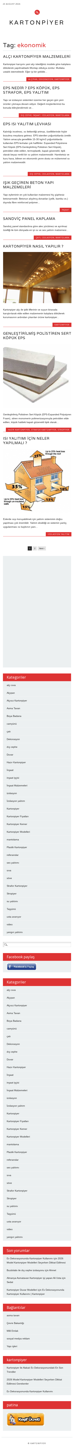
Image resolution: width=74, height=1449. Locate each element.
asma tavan (13, 1315)
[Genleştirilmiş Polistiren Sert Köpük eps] (37, 407)
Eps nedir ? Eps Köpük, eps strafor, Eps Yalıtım (31, 90)
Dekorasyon (46, 79)
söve (9, 878)
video (10, 924)
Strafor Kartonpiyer (43, 429)
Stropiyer (63, 429)
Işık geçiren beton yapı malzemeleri (28, 184)
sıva (9, 870)
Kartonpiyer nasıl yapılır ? (33, 246)
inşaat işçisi (13, 777)
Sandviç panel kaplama (29, 218)
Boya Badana (14, 716)
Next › (41, 548)
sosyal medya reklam (18, 1338)
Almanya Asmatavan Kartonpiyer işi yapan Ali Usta (34, 1278)
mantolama (62, 115)
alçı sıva (11, 685)
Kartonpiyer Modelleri (18, 831)
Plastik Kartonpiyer (17, 847)
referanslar (13, 855)
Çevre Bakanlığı (15, 1323)
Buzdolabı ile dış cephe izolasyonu (25, 1270)
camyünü (12, 723)
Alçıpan (32, 79)
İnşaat (37, 115)
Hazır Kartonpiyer (19, 429)
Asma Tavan (13, 708)
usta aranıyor (14, 916)
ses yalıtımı (13, 862)
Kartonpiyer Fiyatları (18, 816)
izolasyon (48, 115)
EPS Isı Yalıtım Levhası (27, 124)
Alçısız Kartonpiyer (17, 700)
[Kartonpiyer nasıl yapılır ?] (37, 302)
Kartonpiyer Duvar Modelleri (22, 1289)
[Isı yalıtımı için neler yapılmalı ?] (37, 512)
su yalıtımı (12, 901)
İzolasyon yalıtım (58, 534)
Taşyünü (11, 909)
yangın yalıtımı (15, 932)
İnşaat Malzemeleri (17, 785)
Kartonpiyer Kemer (17, 824)
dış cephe (26, 115)
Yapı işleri (12, 1346)
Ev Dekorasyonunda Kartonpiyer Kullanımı (30, 1258)
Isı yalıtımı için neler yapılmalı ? (26, 440)
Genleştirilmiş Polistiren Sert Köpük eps (37, 335)
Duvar (10, 754)
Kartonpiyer (37, 22)
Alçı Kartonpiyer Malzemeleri (37, 56)
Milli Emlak (12, 1330)
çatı (38, 237)
